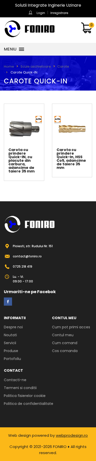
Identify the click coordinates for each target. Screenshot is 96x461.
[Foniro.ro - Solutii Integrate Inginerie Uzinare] (29, 29)
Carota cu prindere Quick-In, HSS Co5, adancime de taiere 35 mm (71, 158)
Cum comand (64, 342)
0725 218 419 (22, 266)
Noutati (10, 335)
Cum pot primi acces (71, 327)
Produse (11, 350)
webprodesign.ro (72, 435)
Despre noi (13, 327)
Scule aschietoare (35, 66)
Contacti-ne (15, 379)
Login (41, 13)
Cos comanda (65, 350)
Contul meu (62, 335)
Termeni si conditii (20, 387)
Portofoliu (12, 358)
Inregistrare (59, 13)
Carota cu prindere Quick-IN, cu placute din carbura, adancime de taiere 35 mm (21, 160)
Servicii (10, 342)
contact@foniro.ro (27, 256)
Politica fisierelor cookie (25, 395)
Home (9, 66)
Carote (63, 66)
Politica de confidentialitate (28, 403)
